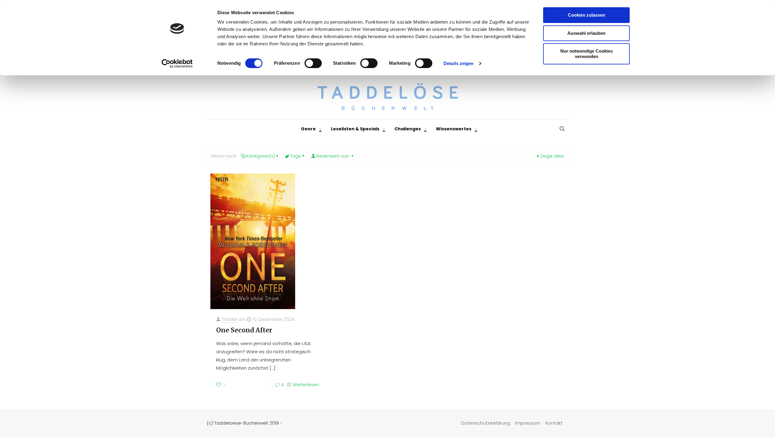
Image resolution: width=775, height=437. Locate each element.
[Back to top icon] (746, 424)
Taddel (229, 319)
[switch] (313, 63)
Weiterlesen (305, 384)
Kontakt (554, 423)
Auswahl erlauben (586, 33)
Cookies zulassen (586, 15)
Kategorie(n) (260, 156)
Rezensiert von (333, 156)
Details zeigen (458, 63)
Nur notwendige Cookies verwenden (586, 53)
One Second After (244, 330)
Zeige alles (552, 156)
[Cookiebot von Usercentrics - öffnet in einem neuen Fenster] (177, 63)
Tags (295, 156)
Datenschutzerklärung (485, 423)
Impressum (527, 423)
